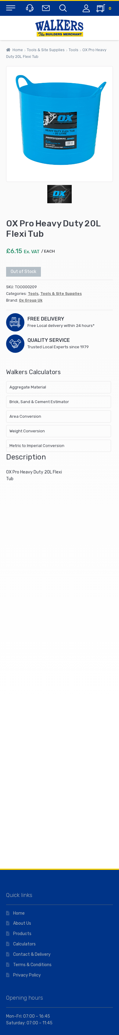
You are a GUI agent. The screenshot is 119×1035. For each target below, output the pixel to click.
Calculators (24, 944)
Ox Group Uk (30, 300)
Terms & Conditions (32, 964)
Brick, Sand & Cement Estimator (39, 401)
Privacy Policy (27, 975)
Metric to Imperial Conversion (36, 445)
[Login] (86, 8)
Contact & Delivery (32, 954)
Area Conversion (25, 416)
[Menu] (11, 8)
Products (22, 933)
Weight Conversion (27, 431)
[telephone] (29, 7)
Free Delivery (45, 319)
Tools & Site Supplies (46, 50)
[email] (46, 7)
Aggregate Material (27, 387)
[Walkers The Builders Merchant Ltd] (59, 28)
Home (18, 50)
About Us (22, 923)
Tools (73, 50)
